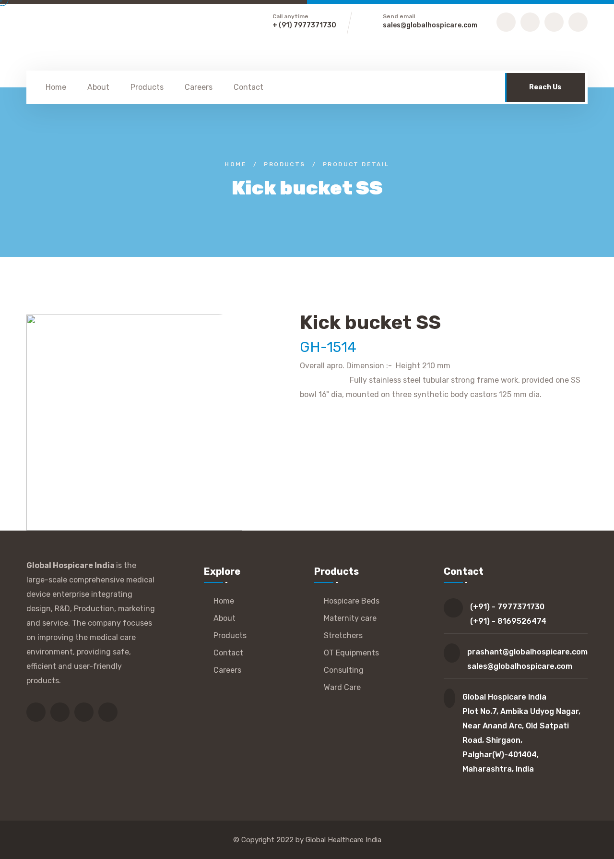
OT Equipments (351, 652)
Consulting (344, 670)
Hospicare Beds (351, 600)
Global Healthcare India (343, 839)
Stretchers (343, 635)
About (98, 87)
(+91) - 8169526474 (508, 621)
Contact (248, 87)
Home (56, 87)
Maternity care (350, 618)
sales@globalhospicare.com (430, 25)
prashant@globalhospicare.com (527, 651)
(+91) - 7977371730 (507, 606)
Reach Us (545, 87)
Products (147, 87)
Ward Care (342, 687)
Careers (199, 87)
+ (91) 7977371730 (304, 25)
